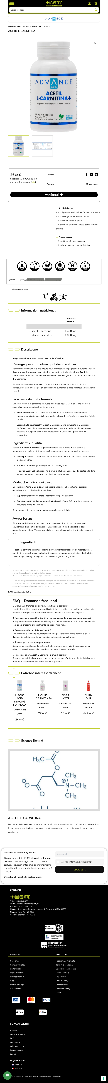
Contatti (13, 1054)
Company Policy (63, 988)
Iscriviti (80, 869)
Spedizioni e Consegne (66, 968)
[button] (95, 43)
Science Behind (17, 976)
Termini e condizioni (64, 965)
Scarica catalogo (17, 984)
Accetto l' (76, 861)
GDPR (59, 992)
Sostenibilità (15, 968)
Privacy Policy (62, 980)
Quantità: (50, 174)
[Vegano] (35, 266)
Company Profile (17, 965)
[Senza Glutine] (22, 266)
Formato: (50, 184)
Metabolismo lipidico (40, 26)
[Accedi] (89, 3)
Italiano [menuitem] (18, 1068)
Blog (12, 980)
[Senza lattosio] (72, 266)
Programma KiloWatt (65, 961)
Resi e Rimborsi (62, 972)
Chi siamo (14, 961)
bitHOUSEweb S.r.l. (54, 1077)
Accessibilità (15, 988)
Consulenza (15, 1042)
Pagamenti (61, 976)
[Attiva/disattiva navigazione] (11, 3)
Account (13, 1030)
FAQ (12, 1038)
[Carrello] (95, 3)
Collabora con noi (17, 1046)
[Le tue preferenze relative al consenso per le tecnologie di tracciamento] (103, 1078)
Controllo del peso (18, 26)
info (33, 182)
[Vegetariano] (47, 266)
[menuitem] (16, 1064)
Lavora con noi (16, 1050)
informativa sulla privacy (80, 861)
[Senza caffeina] (60, 266)
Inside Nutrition (16, 972)
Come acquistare (17, 1034)
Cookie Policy (62, 984)
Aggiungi (52, 194)
